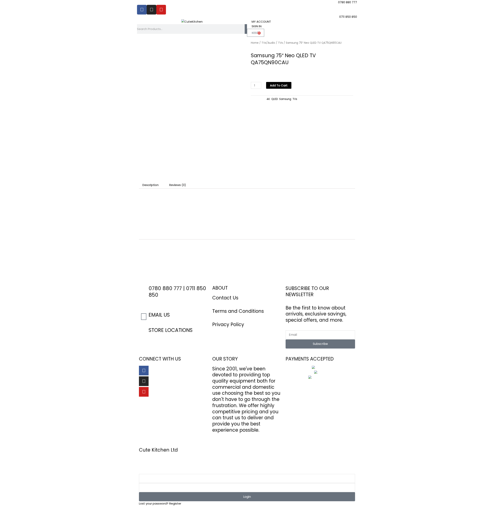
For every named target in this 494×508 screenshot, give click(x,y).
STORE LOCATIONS (171, 330)
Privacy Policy (228, 324)
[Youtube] (144, 392)
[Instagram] (144, 381)
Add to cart (279, 85)
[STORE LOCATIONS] (144, 332)
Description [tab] (150, 185)
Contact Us (225, 297)
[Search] (246, 29)
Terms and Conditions (238, 311)
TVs (280, 43)
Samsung (285, 99)
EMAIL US (159, 314)
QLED (274, 99)
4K (268, 99)
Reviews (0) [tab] (177, 185)
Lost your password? (153, 503)
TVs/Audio (268, 43)
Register (175, 503)
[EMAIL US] (144, 316)
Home (255, 43)
